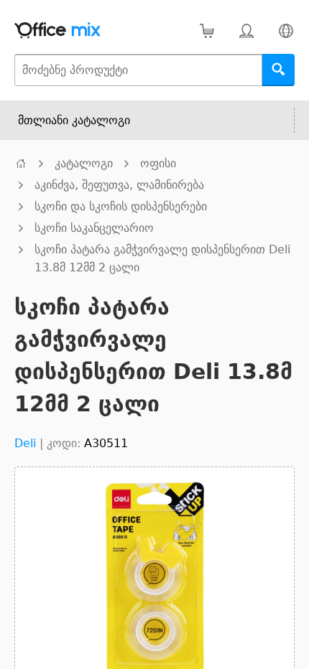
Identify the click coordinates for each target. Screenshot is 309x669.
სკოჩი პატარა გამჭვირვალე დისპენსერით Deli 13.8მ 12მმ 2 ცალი (162, 258)
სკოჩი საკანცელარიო (94, 228)
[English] (285, 30)
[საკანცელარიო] (20, 163)
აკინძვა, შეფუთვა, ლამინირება (119, 185)
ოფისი (158, 163)
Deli (25, 443)
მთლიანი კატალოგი (74, 120)
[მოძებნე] (278, 70)
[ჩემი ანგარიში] (246, 30)
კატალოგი (84, 163)
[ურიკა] (206, 30)
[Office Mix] (57, 30)
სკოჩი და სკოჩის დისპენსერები (120, 206)
